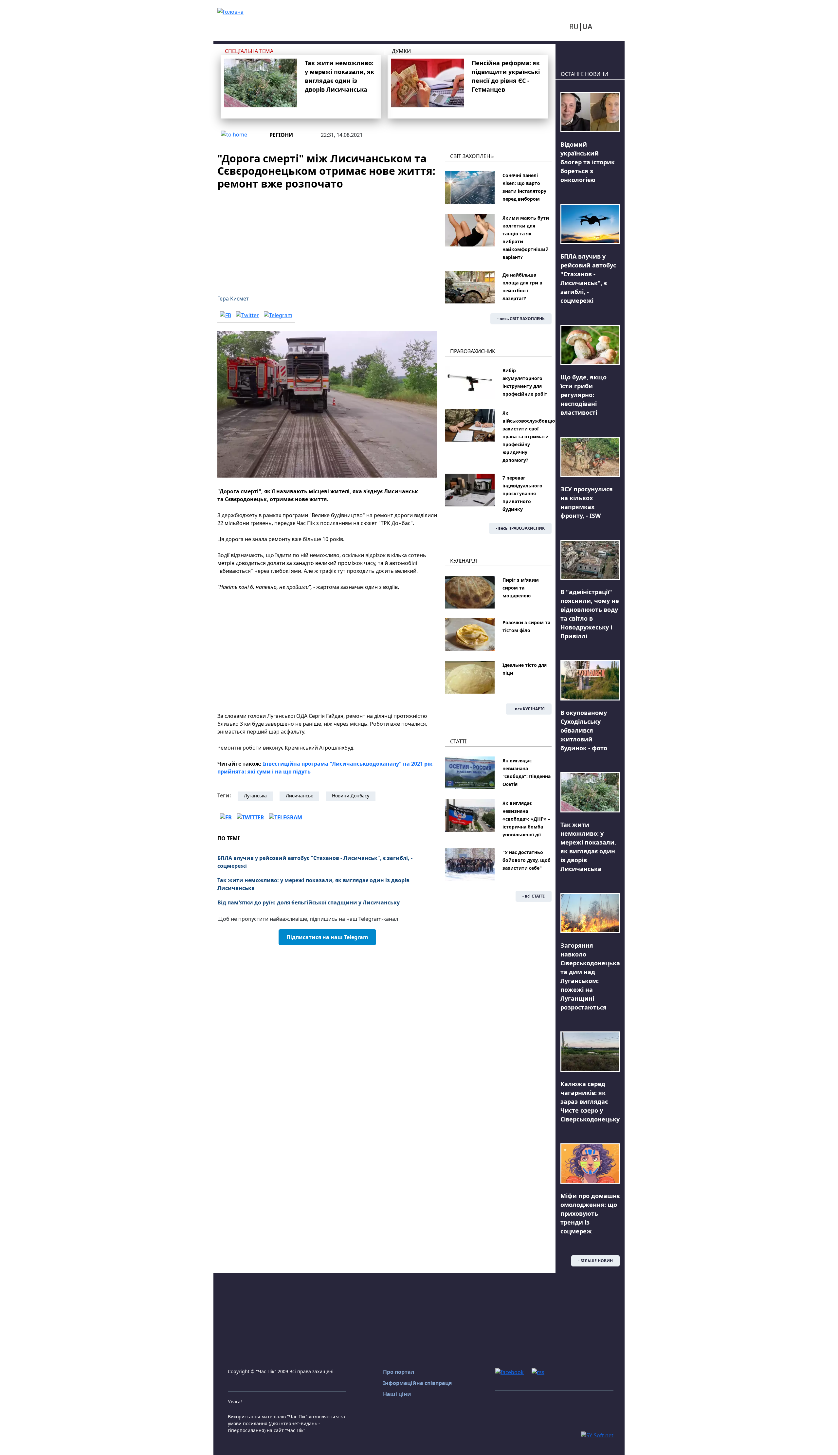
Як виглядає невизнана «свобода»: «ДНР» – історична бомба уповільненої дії (526, 819)
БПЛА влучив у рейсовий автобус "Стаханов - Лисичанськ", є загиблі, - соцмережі (314, 861)
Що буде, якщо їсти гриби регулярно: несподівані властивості (583, 394)
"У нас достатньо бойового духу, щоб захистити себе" (526, 860)
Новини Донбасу (350, 795)
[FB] (225, 315)
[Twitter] (247, 315)
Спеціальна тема (249, 51)
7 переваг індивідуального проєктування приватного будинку (522, 493)
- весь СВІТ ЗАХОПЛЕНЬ (521, 318)
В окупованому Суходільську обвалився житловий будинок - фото (583, 730)
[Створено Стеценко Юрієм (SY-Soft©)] (597, 1434)
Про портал (398, 1371)
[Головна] (230, 11)
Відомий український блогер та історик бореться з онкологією (587, 162)
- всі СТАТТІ (533, 896)
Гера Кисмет (233, 298)
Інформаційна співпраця (417, 1383)
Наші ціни (397, 1394)
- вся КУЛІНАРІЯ (529, 709)
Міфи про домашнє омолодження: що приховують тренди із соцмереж (590, 1213)
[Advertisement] (327, 238)
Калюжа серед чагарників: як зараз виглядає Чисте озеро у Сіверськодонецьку (590, 1101)
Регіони (281, 134)
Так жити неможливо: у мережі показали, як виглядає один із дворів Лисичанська (313, 884)
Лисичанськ (299, 795)
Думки (401, 51)
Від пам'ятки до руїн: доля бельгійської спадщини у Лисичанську (308, 902)
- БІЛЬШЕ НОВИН (595, 1261)
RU (573, 26)
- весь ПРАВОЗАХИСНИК (520, 528)
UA (587, 26)
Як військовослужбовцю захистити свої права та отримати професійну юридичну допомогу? (528, 436)
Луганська (255, 795)
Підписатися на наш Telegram (327, 937)
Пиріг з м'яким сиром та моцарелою (520, 588)
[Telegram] (278, 315)
